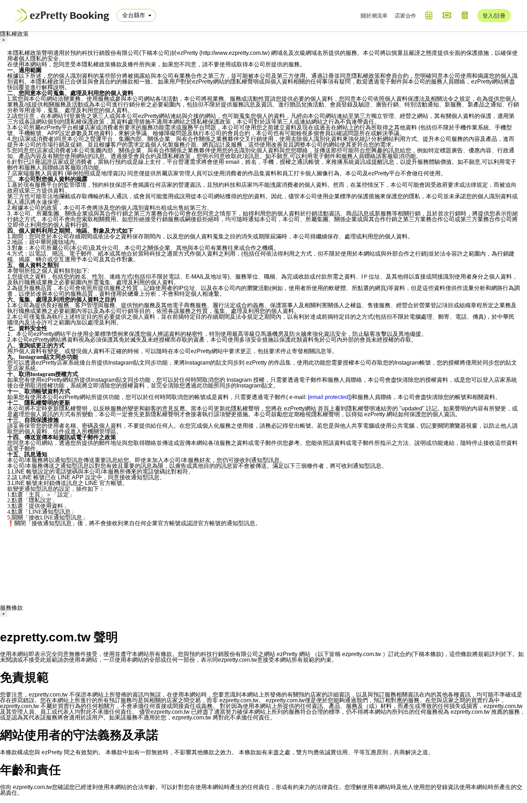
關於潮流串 (374, 16)
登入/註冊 (494, 16)
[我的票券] (446, 15)
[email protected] (329, 397)
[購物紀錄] (464, 15)
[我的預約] (428, 15)
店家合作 (405, 16)
